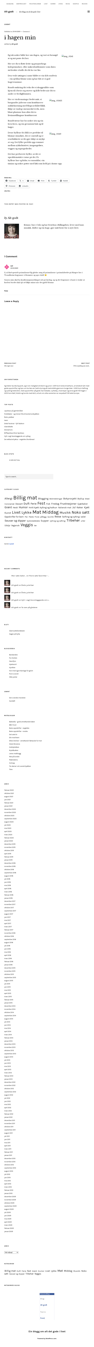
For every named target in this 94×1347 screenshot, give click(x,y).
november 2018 (10, 866)
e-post (11, 544)
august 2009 (9, 1209)
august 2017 (8, 914)
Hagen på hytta (14, 634)
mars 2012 (8, 1111)
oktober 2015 (9, 974)
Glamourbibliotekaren (17, 631)
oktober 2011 (8, 1127)
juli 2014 (7, 1022)
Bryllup (80, 498)
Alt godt (9, 11)
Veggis (27, 524)
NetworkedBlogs (45, 1294)
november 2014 (9, 1009)
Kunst (8, 512)
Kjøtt (86, 507)
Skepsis (76, 4)
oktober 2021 (9, 793)
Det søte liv (13, 734)
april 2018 (7, 888)
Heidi (15, 507)
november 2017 (9, 904)
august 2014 (8, 1019)
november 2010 (9, 1162)
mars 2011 (7, 1149)
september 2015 (10, 977)
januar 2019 (8, 860)
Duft (27, 503)
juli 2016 (7, 946)
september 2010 (10, 1168)
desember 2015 (9, 968)
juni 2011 (7, 1139)
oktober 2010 (9, 1165)
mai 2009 (7, 1219)
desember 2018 (10, 863)
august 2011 (8, 1133)
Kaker (80, 507)
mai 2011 (7, 1143)
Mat (36, 512)
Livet (46, 4)
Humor (53, 4)
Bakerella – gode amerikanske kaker (22, 722)
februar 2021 (8, 803)
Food (42, 1318)
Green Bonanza (14, 744)
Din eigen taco (10, 365)
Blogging (10, 4)
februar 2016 (8, 961)
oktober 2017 (9, 908)
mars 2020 (8, 835)
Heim (6, 420)
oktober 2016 (9, 936)
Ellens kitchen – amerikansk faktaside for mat (25, 741)
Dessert (19, 504)
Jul (74, 507)
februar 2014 (8, 1038)
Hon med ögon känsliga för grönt (21, 671)
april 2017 (7, 923)
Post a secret (13, 674)
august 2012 (8, 1095)
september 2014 (10, 1016)
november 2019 (9, 847)
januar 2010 (8, 1193)
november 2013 (9, 1047)
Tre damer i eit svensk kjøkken (20, 766)
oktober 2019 (9, 850)
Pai (26, 517)
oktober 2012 (9, 1088)
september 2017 (10, 911)
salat (83, 517)
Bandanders (13, 655)
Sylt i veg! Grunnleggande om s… (35, 600)
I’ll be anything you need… (81, 365)
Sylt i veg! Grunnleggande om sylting (17, 436)
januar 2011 (8, 1155)
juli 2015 (7, 984)
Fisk (48, 503)
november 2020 (10, 812)
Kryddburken (13, 750)
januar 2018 (8, 898)
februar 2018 (8, 895)
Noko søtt (80, 512)
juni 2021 (7, 800)
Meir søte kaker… (18, 576)
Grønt (7, 24)
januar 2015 (8, 1003)
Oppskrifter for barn (14, 517)
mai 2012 (7, 1104)
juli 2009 (7, 1212)
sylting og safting (57, 521)
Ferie (33, 503)
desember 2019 (9, 844)
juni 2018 (7, 882)
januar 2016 (8, 965)
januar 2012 (8, 1117)
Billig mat (25, 497)
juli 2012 (7, 1098)
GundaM (12, 701)
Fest (41, 503)
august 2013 (8, 1057)
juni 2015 (7, 987)
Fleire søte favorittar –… (39, 576)
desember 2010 (9, 1158)
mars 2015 (8, 996)
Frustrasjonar (35, 4)
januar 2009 (8, 1231)
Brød (87, 499)
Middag (50, 512)
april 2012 (7, 1108)
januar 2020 (8, 841)
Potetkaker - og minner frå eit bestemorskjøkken (21, 414)
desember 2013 (9, 1044)
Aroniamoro (8, 430)
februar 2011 (8, 1152)
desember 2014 (9, 1006)
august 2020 (9, 822)
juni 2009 (7, 1216)
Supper (45, 520)
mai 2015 (7, 990)
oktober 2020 (9, 816)
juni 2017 (7, 917)
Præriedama (13, 760)
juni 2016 (7, 949)
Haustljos (12, 661)
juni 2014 (7, 1025)
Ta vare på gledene (29, 607)
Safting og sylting (71, 517)
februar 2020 (9, 838)
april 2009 (8, 1222)
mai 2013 (7, 1066)
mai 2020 (7, 828)
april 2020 (8, 831)
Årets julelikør (9, 417)
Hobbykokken (14, 747)
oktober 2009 (9, 1203)
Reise (68, 4)
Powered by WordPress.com (46, 1338)
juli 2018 (7, 879)
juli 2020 (7, 825)
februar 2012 (8, 1114)
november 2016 (9, 933)
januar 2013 (8, 1079)
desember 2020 (10, 809)
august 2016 (8, 942)
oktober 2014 (9, 1012)
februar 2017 (8, 930)
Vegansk (15, 525)
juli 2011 (7, 1136)
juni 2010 (7, 1177)
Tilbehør (73, 520)
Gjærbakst (82, 504)
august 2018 (8, 876)
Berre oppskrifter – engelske (19, 728)
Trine (10, 769)
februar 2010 (8, 1190)
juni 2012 (7, 1101)
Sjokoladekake (33, 521)
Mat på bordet (14, 757)
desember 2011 (9, 1120)
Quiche (50, 517)
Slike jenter (13, 677)
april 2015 (7, 993)
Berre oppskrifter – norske (18, 731)
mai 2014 (7, 1028)
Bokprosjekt (21, 4)
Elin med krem (14, 737)
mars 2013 (8, 1073)
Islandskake (8, 427)
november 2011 (9, 1123)
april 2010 (7, 1184)
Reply (6, 291)
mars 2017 (8, 927)
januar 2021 (8, 806)
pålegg (43, 517)
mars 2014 (8, 1035)
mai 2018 (7, 885)
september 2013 (10, 1054)
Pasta (31, 517)
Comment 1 (26, 31)
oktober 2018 (9, 869)
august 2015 (8, 981)
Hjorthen (12, 667)
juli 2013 (7, 1060)
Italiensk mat (64, 507)
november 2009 (10, 1200)
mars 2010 (8, 1187)
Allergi (8, 498)
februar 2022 (9, 790)
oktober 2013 (9, 1050)
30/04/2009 (14, 268)
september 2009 (10, 1206)
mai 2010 (7, 1181)
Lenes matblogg (15, 753)
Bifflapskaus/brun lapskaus (14, 433)
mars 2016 (8, 958)
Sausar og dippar (15, 520)
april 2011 (7, 1146)
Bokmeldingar (55, 499)
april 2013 (7, 1069)
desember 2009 (10, 1196)
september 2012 (10, 1092)
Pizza (37, 517)
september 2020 (10, 819)
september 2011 (10, 1130)
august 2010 (8, 1171)
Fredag (55, 503)
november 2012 (9, 1085)
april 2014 (7, 1031)
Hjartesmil (13, 664)
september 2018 (10, 873)
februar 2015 (8, 1000)
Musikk (85, 4)
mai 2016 (7, 952)
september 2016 (10, 939)
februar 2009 (9, 1228)
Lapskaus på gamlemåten (13, 411)
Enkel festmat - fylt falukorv (14, 423)
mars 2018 (8, 892)
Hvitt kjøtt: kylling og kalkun (43, 507)
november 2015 (9, 971)
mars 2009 (8, 1225)
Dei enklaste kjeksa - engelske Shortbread (19, 439)
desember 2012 (9, 1082)
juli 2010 (7, 1174)
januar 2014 (8, 1041)
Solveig (12, 763)
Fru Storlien (13, 658)
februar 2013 (8, 1076)
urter (83, 521)
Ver (35, 525)
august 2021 (8, 796)
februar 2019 (8, 857)
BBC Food (12, 725)
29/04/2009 (16, 31)
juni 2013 (7, 1063)
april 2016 (7, 955)
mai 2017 (7, 920)
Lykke (61, 4)
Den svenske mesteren (17, 698)
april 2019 (7, 854)
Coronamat (9, 504)
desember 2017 (9, 901)
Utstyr (7, 525)
